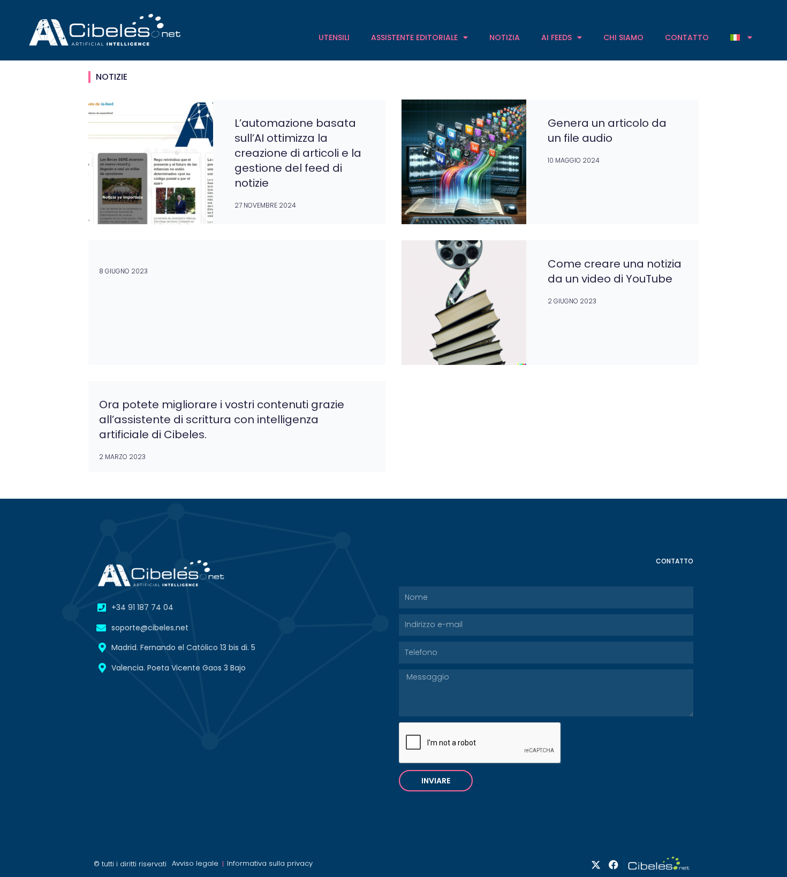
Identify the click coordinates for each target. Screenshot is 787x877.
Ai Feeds (556, 37)
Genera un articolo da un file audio (607, 131)
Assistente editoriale (414, 37)
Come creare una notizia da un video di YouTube (615, 271)
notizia (504, 37)
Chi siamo (623, 37)
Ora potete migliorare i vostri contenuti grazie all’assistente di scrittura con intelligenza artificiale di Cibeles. (221, 419)
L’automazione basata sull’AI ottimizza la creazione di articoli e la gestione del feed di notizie (297, 153)
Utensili (334, 37)
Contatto (687, 37)
